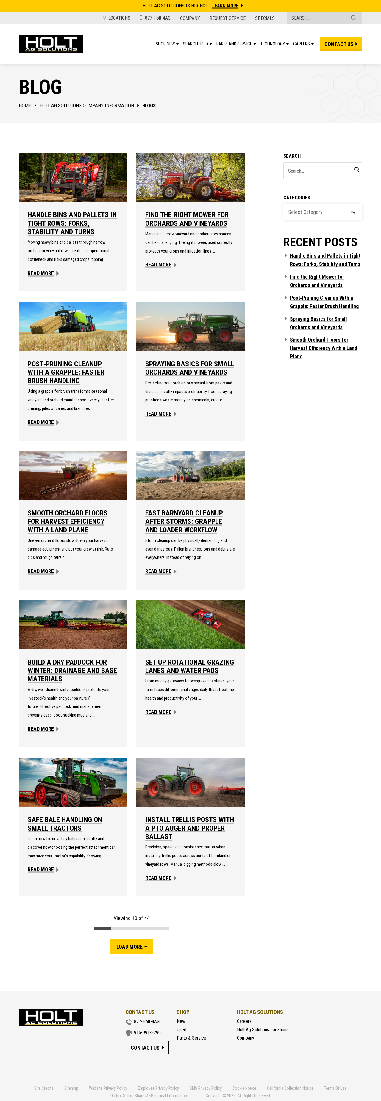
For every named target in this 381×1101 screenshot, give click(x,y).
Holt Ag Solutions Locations (262, 1029)
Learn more (225, 6)
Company (190, 18)
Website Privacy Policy (108, 1088)
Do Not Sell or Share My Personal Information (148, 1095)
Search (292, 156)
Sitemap (71, 1088)
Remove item (352, 212)
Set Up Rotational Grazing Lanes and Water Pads (189, 666)
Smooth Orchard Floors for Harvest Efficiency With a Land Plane (67, 521)
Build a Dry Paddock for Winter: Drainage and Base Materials (72, 670)
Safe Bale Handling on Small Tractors (65, 824)
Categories (296, 198)
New (181, 1021)
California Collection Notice (290, 1088)
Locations (119, 18)
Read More (41, 273)
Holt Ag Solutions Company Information (87, 105)
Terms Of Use (335, 1088)
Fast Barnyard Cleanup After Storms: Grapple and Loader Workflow (184, 521)
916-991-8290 (147, 1032)
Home (25, 105)
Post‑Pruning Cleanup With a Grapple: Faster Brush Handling (66, 372)
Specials (265, 18)
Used (181, 1029)
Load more (129, 947)
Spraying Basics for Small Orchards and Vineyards (189, 368)
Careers (244, 1021)
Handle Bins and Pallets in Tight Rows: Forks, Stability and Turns (72, 223)
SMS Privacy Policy (206, 1088)
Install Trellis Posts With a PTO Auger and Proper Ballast (189, 828)
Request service (228, 18)
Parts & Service (191, 1038)
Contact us (338, 44)
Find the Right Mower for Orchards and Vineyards (187, 219)
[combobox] (322, 212)
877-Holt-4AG (158, 18)
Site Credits (44, 1088)
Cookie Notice (244, 1088)
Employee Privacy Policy (158, 1088)
